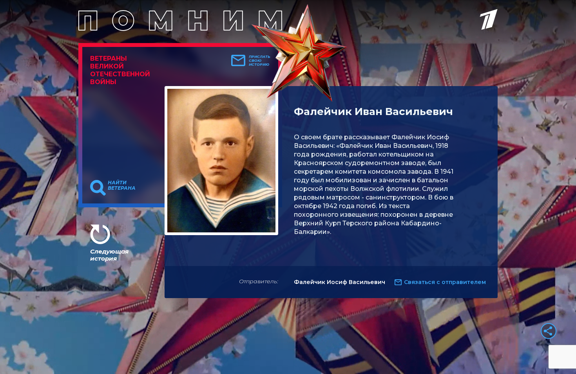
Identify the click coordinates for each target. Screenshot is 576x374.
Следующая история (109, 255)
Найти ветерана (122, 185)
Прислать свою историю (259, 61)
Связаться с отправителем (445, 282)
